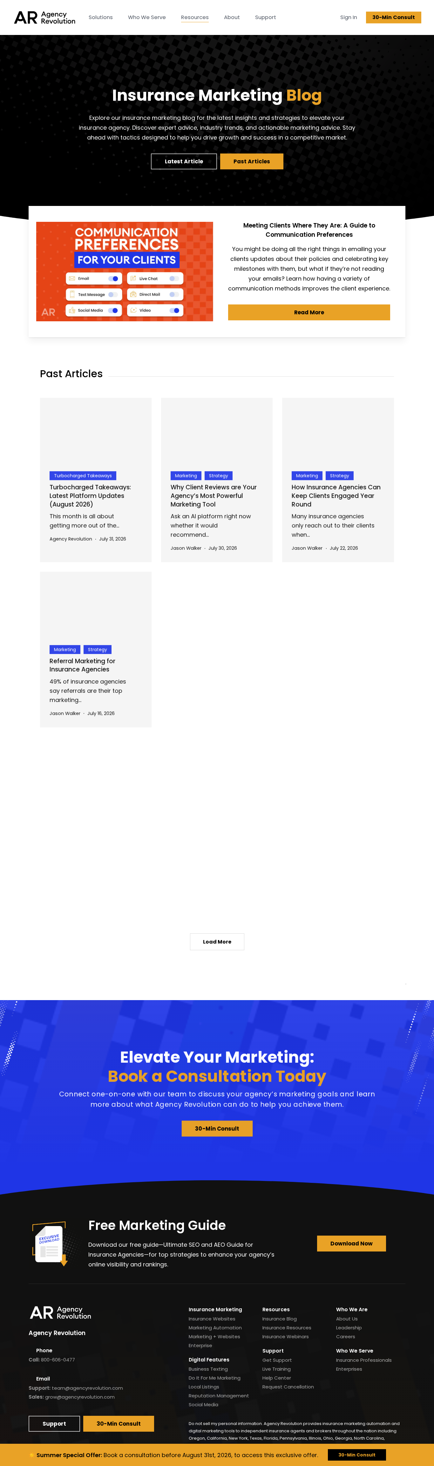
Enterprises (349, 1369)
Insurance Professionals (364, 1360)
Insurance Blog (279, 1318)
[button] (184, 161)
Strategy (218, 475)
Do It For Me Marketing (215, 1377)
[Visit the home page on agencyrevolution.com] (44, 17)
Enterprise (200, 1345)
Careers (345, 1336)
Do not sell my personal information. (226, 1424)
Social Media (203, 1404)
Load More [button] (217, 941)
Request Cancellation (288, 1386)
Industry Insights (193, 814)
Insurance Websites (212, 1318)
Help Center (276, 1377)
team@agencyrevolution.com (87, 1388)
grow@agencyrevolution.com (80, 1397)
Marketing (186, 475)
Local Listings (204, 1386)
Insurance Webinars (285, 1336)
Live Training (276, 1369)
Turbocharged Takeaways (83, 475)
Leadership (349, 1327)
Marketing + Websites (214, 1336)
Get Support (277, 1360)
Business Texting (208, 1369)
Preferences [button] (219, 1445)
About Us (347, 1318)
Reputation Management (219, 1395)
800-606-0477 (58, 1359)
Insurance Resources (286, 1327)
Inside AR (305, 649)
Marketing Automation (215, 1327)
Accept (400, 1445)
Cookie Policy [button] (91, 1445)
